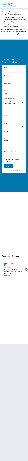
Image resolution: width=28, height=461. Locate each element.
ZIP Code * (6, 131)
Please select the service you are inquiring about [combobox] (13, 102)
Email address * (8, 83)
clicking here (5, 32)
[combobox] (14, 126)
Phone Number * (8, 91)
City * (5, 116)
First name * (7, 67)
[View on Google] (5, 264)
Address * (6, 108)
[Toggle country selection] (6, 94)
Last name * (7, 75)
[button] (1, 269)
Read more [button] (7, 275)
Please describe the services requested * (11, 139)
